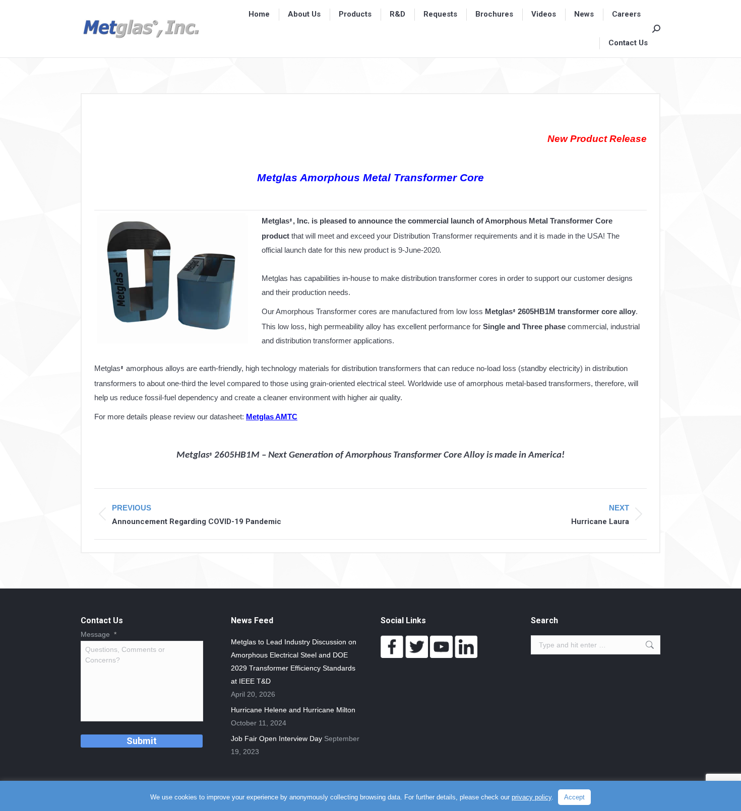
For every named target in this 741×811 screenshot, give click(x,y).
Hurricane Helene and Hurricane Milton (293, 710)
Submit (142, 740)
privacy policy (531, 797)
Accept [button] (574, 797)
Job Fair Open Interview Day (276, 738)
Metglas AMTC (271, 416)
